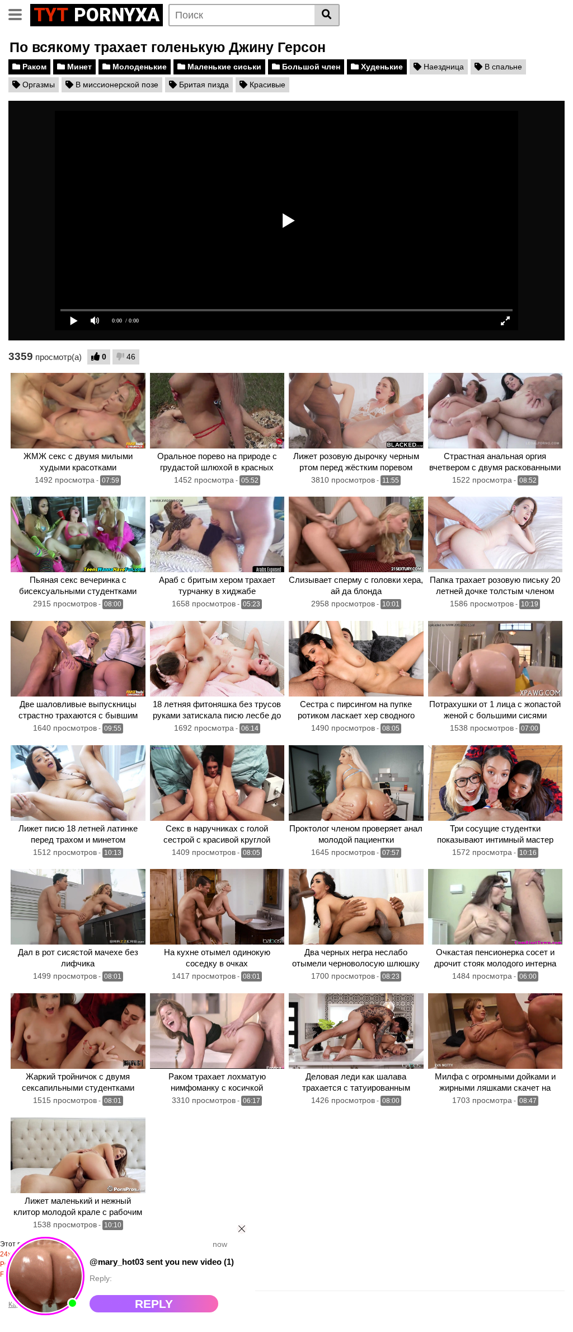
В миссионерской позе (115, 84)
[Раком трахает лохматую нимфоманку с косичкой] (217, 1031)
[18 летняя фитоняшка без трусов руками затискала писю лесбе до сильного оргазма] (217, 659)
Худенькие (381, 66)
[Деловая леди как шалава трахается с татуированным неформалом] (356, 1031)
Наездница (442, 66)
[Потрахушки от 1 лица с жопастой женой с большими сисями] (495, 659)
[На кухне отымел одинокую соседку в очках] (217, 907)
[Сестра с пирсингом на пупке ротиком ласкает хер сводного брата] (356, 659)
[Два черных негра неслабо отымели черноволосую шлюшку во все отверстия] (356, 907)
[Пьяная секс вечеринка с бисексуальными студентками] (78, 534)
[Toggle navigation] (19, 13)
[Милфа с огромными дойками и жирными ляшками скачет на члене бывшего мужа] (495, 1031)
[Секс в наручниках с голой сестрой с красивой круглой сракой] (217, 783)
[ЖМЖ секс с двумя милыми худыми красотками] (78, 410)
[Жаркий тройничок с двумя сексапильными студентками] (78, 1031)
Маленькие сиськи (223, 66)
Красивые (266, 84)
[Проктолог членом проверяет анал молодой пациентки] (356, 783)
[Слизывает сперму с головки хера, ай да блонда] (356, 534)
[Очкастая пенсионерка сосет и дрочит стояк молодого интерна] (495, 907)
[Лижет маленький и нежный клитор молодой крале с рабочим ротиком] (78, 1155)
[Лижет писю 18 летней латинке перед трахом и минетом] (78, 783)
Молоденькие (138, 66)
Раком (33, 66)
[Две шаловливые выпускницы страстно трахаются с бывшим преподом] (78, 659)
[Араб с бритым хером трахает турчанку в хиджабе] (217, 534)
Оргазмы (37, 84)
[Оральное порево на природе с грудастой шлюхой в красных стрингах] (217, 410)
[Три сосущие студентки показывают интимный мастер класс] (495, 783)
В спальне (502, 66)
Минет (78, 66)
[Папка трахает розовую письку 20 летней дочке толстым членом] (495, 534)
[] (327, 15)
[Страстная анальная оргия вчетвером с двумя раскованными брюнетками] (495, 410)
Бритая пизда (203, 84)
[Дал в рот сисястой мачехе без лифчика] (78, 907)
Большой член (310, 66)
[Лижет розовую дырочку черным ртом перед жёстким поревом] (356, 410)
